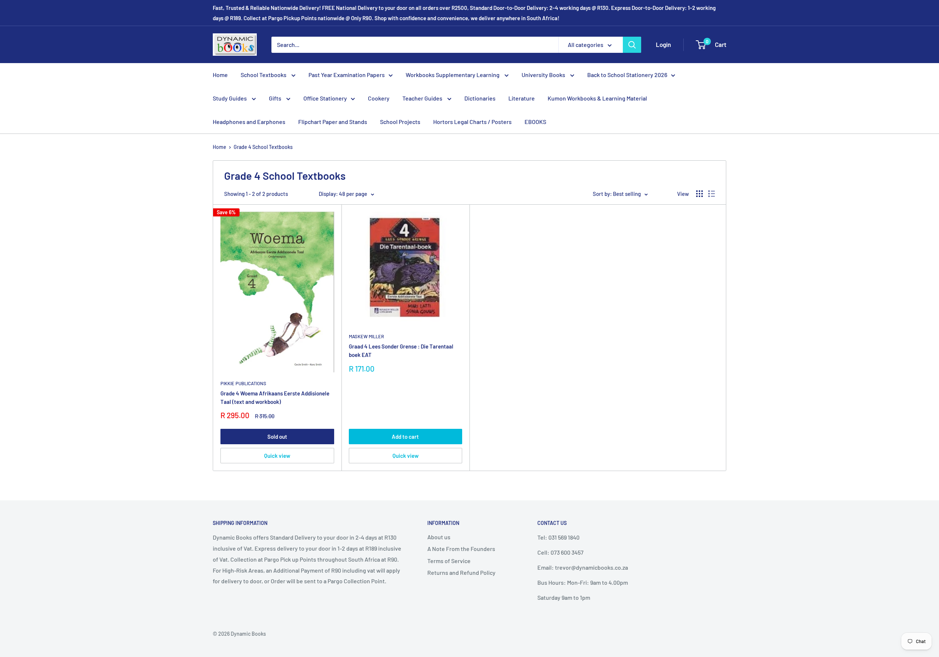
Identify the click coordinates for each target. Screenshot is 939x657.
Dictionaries (480, 98)
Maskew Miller (366, 336)
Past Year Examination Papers (346, 74)
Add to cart (405, 436)
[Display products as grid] (699, 193)
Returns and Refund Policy (461, 572)
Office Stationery (325, 98)
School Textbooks (264, 74)
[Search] (632, 45)
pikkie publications (243, 383)
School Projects (400, 121)
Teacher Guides (422, 98)
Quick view (277, 455)
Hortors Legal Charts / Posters (472, 121)
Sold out (277, 436)
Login (663, 44)
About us (438, 536)
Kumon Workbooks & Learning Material (597, 98)
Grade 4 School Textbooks (263, 147)
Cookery (379, 98)
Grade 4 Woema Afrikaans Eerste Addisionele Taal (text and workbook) (274, 397)
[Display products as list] (711, 193)
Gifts (275, 98)
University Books (544, 74)
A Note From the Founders (461, 548)
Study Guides (230, 98)
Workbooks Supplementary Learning (453, 74)
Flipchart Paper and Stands (332, 121)
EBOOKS (535, 121)
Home (220, 74)
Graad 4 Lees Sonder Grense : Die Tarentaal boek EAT (401, 350)
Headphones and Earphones (249, 121)
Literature (521, 98)
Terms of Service (449, 560)
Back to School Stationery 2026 (627, 74)
